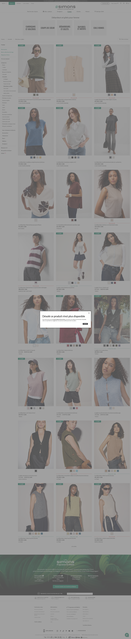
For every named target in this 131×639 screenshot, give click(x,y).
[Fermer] (89, 313)
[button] (85, 324)
